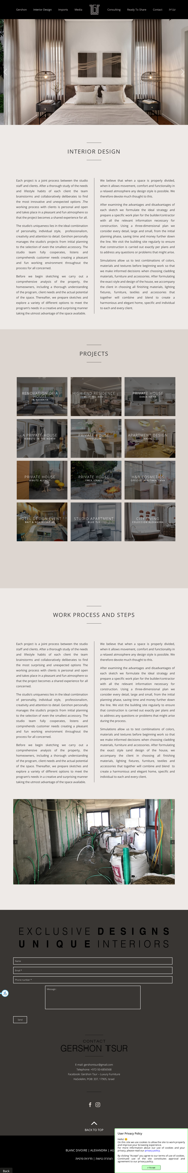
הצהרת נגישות (104, 1159)
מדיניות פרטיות (84, 1159)
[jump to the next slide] (183, 72)
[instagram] (97, 1104)
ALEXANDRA (98, 1150)
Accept (151, 1168)
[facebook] (90, 1104)
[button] (4, 993)
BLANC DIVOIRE (76, 1150)
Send (20, 1019)
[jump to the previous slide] (5, 72)
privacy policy (152, 1150)
